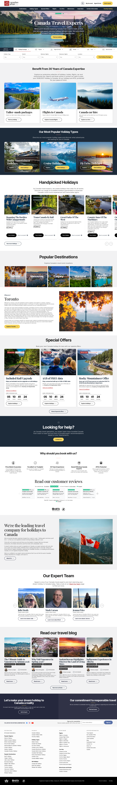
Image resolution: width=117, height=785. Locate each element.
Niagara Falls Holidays (9, 763)
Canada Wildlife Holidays (37, 758)
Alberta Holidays (8, 738)
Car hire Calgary (62, 755)
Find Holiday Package (105, 57)
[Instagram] (29, 723)
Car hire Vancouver (63, 762)
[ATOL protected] (63, 509)
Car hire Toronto (63, 758)
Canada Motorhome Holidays (39, 749)
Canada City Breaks (36, 743)
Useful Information (91, 736)
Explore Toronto (11, 326)
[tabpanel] (58, 56)
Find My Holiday (36, 736)
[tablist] (58, 49)
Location (80, 54)
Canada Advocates (91, 747)
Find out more (93, 709)
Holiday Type (7, 54)
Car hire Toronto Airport (64, 760)
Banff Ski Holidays (36, 765)
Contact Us (89, 744)
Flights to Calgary (63, 739)
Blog (88, 740)
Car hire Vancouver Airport (65, 764)
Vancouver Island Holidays (10, 771)
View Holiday (11, 235)
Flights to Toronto (63, 744)
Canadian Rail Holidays (37, 753)
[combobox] (60, 57)
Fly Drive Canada (36, 745)
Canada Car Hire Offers (64, 753)
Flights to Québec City (64, 742)
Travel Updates (90, 738)
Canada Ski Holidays (37, 763)
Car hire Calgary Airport (64, 757)
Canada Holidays (36, 733)
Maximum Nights (63, 54)
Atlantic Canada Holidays (10, 740)
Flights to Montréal (63, 740)
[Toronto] (86, 311)
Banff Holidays (7, 756)
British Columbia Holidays (10, 742)
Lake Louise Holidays (9, 760)
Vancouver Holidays (9, 769)
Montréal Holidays (8, 761)
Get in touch (24, 712)
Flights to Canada (63, 735)
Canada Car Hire (63, 751)
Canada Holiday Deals (37, 734)
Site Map (111, 780)
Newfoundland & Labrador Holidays (12, 745)
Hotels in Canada (63, 771)
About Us (9, 558)
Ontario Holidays (8, 747)
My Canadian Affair (91, 734)
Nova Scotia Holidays (9, 743)
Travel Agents (90, 733)
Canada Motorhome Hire (65, 769)
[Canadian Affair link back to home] (11, 3)
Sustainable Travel (91, 742)
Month (24, 54)
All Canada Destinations (9, 733)
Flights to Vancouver (64, 746)
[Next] (111, 45)
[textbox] (92, 722)
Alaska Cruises (35, 742)
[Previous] (109, 45)
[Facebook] (26, 723)
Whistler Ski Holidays (37, 767)
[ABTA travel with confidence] (56, 509)
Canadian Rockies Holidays (10, 751)
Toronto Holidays (8, 767)
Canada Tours (35, 756)
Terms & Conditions (11, 390)
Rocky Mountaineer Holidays (38, 754)
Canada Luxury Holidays (37, 747)
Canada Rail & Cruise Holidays (39, 751)
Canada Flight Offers (64, 737)
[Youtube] (33, 723)
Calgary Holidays (8, 758)
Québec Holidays (8, 749)
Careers (88, 749)
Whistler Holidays (8, 773)
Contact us (58, 439)
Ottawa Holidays (8, 765)
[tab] (22, 49)
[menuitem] (22, 9)
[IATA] (6, 781)
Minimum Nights (45, 54)
